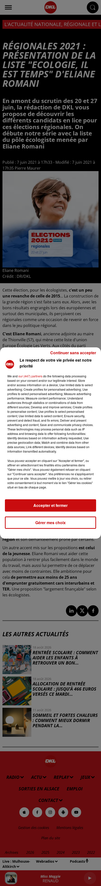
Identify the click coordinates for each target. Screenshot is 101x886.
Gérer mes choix (50, 522)
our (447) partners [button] (30, 376)
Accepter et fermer (50, 505)
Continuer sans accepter (73, 352)
